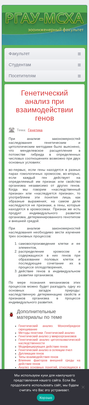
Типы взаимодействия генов (38, 357)
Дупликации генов (31, 353)
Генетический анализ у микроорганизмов (47, 336)
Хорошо (45, 398)
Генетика (35, 130)
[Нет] (82, 387)
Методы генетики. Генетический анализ (47, 333)
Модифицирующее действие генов (43, 346)
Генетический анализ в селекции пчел (45, 350)
